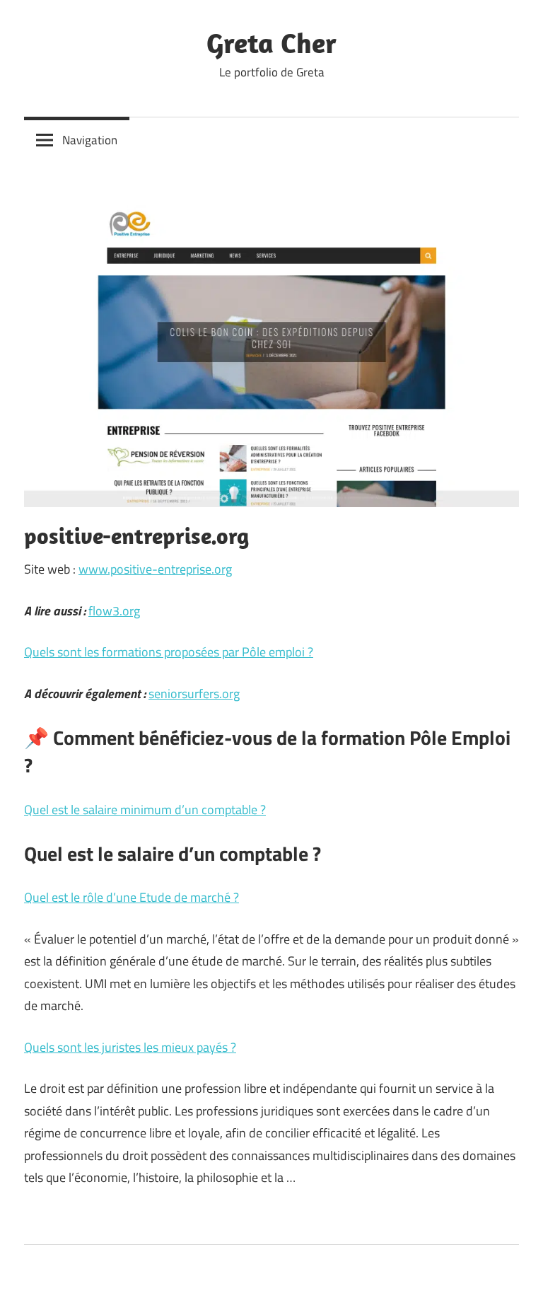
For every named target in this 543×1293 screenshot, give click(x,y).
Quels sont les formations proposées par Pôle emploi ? (168, 651)
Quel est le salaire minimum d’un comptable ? (145, 809)
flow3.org (114, 610)
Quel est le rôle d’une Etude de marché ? (131, 897)
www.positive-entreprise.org (155, 569)
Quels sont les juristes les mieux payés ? (130, 1047)
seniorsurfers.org (194, 693)
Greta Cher (271, 42)
